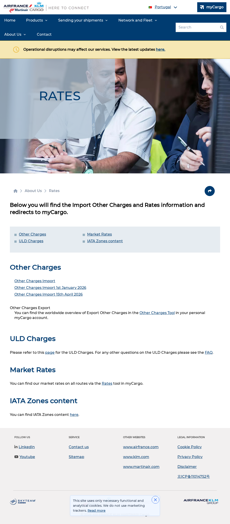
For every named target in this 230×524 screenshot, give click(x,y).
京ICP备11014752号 (193, 476)
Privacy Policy (190, 457)
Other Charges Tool (157, 313)
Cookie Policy (189, 447)
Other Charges (32, 234)
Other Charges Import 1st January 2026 (50, 288)
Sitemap (76, 457)
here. (160, 49)
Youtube (27, 457)
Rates (107, 383)
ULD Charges (31, 241)
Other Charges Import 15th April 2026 (48, 294)
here (74, 415)
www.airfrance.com (141, 447)
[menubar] (87, 27)
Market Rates (99, 234)
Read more (97, 511)
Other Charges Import (34, 281)
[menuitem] (10, 20)
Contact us (79, 447)
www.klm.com (136, 457)
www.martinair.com (141, 467)
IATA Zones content (105, 241)
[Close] (155, 500)
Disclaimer (187, 467)
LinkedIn (27, 447)
